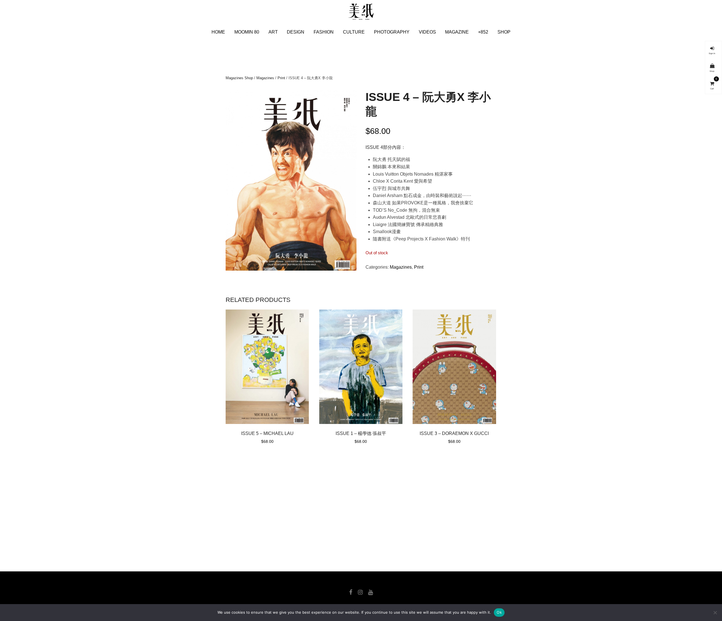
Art (273, 32)
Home (218, 32)
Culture (354, 32)
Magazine (457, 32)
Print (281, 78)
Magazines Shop (239, 78)
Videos (427, 32)
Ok (499, 612)
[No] (715, 612)
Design (295, 32)
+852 (483, 32)
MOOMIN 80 (246, 32)
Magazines (265, 78)
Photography (392, 32)
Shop (504, 32)
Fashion (324, 32)
